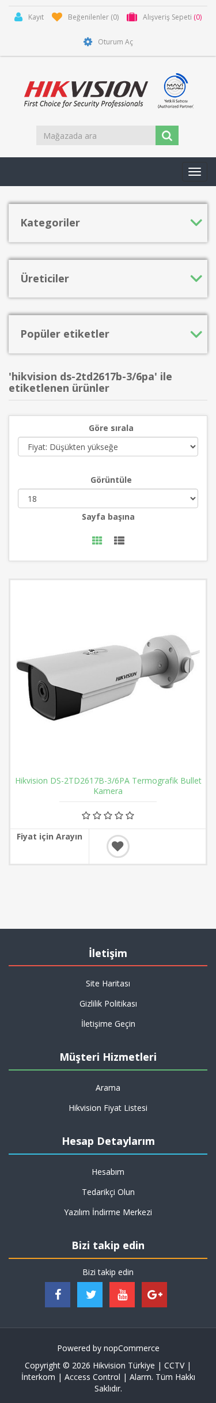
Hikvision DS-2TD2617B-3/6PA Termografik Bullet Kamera (108, 786)
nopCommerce (132, 1348)
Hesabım (108, 1171)
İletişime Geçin (108, 1023)
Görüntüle (111, 479)
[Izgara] (97, 541)
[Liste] (119, 541)
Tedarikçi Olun (108, 1191)
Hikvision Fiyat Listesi (108, 1107)
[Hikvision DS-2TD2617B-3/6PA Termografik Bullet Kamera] (108, 678)
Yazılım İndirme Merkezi (108, 1212)
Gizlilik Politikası (108, 1003)
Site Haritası (108, 983)
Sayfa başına (108, 516)
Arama (108, 1087)
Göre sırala (111, 427)
